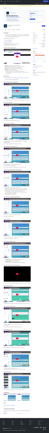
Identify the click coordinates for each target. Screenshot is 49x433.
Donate (30, 423)
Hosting (4, 423)
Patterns (13, 424)
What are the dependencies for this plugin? (9, 405)
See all (44, 61)
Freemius (20, 413)
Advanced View (35, 48)
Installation (13, 29)
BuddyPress (40, 424)
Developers (21, 423)
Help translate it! (30, 5)
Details (5, 29)
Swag (30, 424)
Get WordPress (46, 1)
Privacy (4, 424)
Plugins (12, 423)
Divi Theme (6, 40)
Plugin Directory (5, 3)
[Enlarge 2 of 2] (29, 394)
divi (39, 43)
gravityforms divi (43, 46)
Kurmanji (11, 428)
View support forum (35, 67)
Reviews (9, 29)
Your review (34, 61)
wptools (10, 26)
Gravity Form (6, 41)
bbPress (39, 423)
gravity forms (43, 43)
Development (18, 29)
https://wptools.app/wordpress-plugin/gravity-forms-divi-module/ (20, 77)
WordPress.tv (22, 424)
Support (44, 29)
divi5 (41, 43)
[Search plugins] (10, 8)
